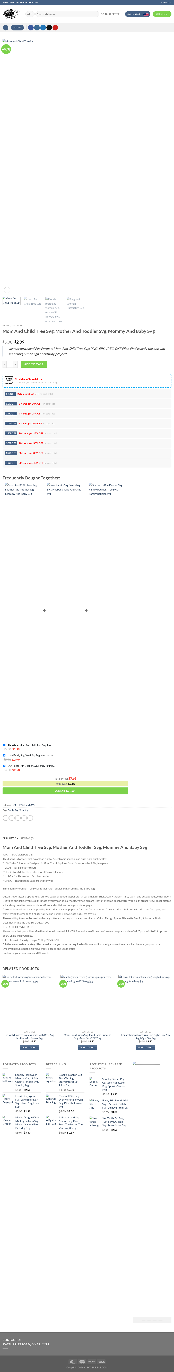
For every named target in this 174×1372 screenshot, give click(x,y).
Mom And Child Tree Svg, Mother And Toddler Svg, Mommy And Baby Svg (31, 745)
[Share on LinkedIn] (30, 818)
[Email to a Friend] (18, 818)
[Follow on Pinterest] (55, 28)
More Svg (23, 810)
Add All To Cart (65, 790)
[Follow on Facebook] (31, 28)
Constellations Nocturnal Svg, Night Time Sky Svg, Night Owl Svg (145, 1037)
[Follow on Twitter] (43, 28)
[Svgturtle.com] (11, 14)
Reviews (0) (27, 838)
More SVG (18, 325)
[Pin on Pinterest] (24, 818)
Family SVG (30, 805)
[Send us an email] (49, 28)
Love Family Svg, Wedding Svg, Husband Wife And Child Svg (31, 755)
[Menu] (5, 27)
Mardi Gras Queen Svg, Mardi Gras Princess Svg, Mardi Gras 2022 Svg (87, 1037)
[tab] (10, 838)
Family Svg (13, 810)
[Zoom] (7, 290)
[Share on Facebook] (5, 818)
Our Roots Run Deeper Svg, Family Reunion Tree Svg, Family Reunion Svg (31, 765)
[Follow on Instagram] (37, 28)
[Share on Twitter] (12, 818)
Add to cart (34, 364)
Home (6, 325)
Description (10, 838)
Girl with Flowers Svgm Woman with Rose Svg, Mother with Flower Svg (30, 1037)
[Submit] (96, 14)
